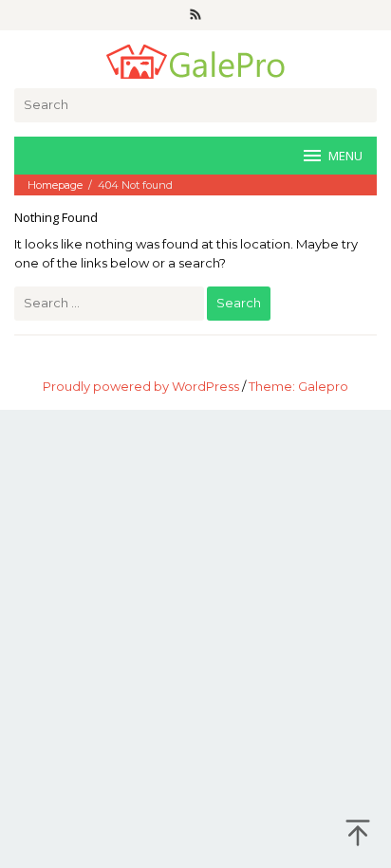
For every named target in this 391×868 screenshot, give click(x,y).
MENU (345, 155)
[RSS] (195, 15)
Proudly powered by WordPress (141, 386)
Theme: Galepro (298, 386)
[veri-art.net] (195, 59)
